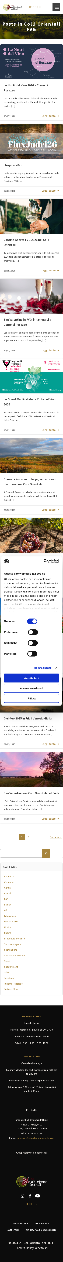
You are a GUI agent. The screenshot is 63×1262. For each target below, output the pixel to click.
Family (7, 904)
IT (30, 7)
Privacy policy (20, 1223)
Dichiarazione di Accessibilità (41, 1230)
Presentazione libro (14, 938)
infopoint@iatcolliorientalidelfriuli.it (35, 1138)
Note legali (13, 1230)
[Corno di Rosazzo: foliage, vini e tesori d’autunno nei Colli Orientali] (31, 455)
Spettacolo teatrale (14, 955)
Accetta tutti (31, 678)
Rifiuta (31, 698)
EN (39, 7)
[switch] (33, 631)
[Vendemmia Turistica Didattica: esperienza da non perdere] (31, 535)
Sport (7, 961)
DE (34, 7)
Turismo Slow (11, 989)
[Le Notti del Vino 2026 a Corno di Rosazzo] (31, 62)
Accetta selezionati (31, 688)
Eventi (7, 893)
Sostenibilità (10, 949)
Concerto (9, 876)
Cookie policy (42, 1223)
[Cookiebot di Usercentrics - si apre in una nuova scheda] (44, 561)
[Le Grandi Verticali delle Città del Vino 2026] (31, 376)
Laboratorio (10, 916)
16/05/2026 (9, 270)
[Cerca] (46, 853)
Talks (6, 972)
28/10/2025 (9, 510)
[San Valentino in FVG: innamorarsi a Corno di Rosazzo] (31, 296)
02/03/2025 (9, 744)
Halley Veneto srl (37, 1248)
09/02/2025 (9, 818)
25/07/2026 (9, 116)
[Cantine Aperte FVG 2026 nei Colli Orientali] (31, 216)
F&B (6, 899)
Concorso (9, 882)
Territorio (9, 978)
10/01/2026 (9, 430)
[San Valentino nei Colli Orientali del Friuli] (31, 769)
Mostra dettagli (43, 667)
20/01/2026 (9, 350)
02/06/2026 (9, 190)
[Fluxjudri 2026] (31, 141)
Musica (7, 927)
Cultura (8, 887)
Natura (7, 932)
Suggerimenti (11, 966)
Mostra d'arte (11, 921)
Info (6, 910)
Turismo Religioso (13, 983)
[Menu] (56, 7)
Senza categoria (12, 944)
